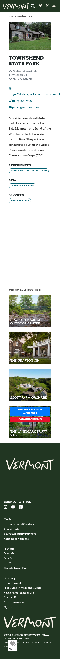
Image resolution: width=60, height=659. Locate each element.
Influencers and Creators (19, 524)
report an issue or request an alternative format (27, 645)
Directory (9, 578)
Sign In (8, 607)
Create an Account (15, 602)
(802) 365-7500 (22, 101)
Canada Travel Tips (15, 568)
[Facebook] (21, 507)
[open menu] (54, 5)
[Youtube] (13, 507)
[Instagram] (5, 507)
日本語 (8, 563)
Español (8, 558)
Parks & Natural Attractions (28, 170)
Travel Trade (11, 528)
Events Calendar (14, 582)
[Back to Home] (16, 6)
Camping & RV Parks (22, 185)
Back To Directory (21, 16)
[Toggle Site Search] (47, 4)
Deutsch (9, 553)
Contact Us (10, 597)
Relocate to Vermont (16, 538)
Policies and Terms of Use (19, 592)
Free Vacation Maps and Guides (22, 587)
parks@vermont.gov (26, 107)
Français (9, 548)
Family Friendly (19, 200)
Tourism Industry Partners (20, 533)
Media (7, 519)
